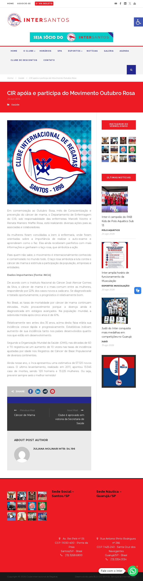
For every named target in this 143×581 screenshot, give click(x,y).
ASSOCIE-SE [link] (24, 3)
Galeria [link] (109, 51)
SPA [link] (60, 51)
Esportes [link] (74, 51)
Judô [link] (105, 341)
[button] (133, 571)
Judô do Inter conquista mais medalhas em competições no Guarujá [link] (116, 332)
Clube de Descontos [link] (24, 60)
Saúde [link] (21, 78)
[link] (138, 21)
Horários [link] (45, 51)
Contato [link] (49, 60)
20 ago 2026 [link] (108, 289)
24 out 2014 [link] (13, 98)
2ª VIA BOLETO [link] (44, 3)
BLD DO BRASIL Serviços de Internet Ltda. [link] (114, 576)
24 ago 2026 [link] (108, 233)
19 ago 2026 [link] (108, 345)
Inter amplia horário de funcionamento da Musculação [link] (115, 277)
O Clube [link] (28, 51)
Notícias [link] (92, 51)
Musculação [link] (121, 286)
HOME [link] (10, 3)
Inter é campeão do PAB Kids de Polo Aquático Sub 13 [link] (118, 221)
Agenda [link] (124, 51)
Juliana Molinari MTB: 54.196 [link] (54, 448)
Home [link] (14, 51)
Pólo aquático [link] (111, 230)
